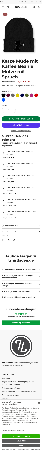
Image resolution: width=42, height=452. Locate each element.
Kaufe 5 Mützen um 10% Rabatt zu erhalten (21, 177)
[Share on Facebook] (2, 240)
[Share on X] (8, 240)
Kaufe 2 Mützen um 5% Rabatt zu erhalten (20, 153)
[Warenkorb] (39, 7)
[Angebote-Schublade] (7, 7)
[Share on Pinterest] (14, 240)
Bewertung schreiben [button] (21, 323)
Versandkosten (30, 86)
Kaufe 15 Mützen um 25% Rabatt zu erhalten (21, 213)
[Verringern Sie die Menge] (4, 110)
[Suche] (34, 7)
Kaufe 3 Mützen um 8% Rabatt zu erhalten (20, 165)
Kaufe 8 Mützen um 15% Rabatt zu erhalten (21, 189)
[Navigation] (2, 7)
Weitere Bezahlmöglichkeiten (21, 131)
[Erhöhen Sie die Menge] (13, 110)
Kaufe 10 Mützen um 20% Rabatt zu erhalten (21, 201)
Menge (5, 105)
